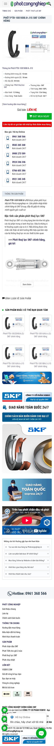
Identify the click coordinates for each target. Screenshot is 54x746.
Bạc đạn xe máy (8, 678)
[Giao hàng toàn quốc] (27, 377)
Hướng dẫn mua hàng (11, 628)
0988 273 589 (18, 153)
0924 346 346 (18, 162)
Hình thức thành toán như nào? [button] (18, 574)
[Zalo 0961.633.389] (5, 711)
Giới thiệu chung (9, 609)
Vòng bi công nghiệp (11, 683)
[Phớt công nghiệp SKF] (27, 3)
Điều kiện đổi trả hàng (11, 632)
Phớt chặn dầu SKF (10, 646)
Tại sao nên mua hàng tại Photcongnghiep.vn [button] (24, 547)
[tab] (27, 547)
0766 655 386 (18, 170)
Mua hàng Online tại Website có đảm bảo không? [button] (25, 560)
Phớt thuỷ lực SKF (14, 86)
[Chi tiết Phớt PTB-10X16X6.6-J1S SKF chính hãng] (13, 353)
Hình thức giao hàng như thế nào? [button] (20, 567)
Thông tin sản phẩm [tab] (14, 194)
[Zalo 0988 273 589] (5, 729)
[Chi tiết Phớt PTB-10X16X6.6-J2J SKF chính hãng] (40, 323)
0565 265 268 (18, 145)
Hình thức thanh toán (11, 636)
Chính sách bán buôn (11, 618)
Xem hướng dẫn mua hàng (14, 104)
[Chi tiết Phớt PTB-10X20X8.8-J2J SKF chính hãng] (13, 323)
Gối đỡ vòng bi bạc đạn (11, 674)
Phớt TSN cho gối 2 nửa (12, 651)
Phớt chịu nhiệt (8, 660)
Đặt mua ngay (40, 116)
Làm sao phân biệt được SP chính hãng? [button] (22, 554)
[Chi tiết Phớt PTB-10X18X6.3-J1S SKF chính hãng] (40, 353)
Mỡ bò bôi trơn (8, 687)
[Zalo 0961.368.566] (5, 720)
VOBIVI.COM (7, 669)
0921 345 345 (18, 179)
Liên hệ (5, 613)
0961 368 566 (18, 136)
